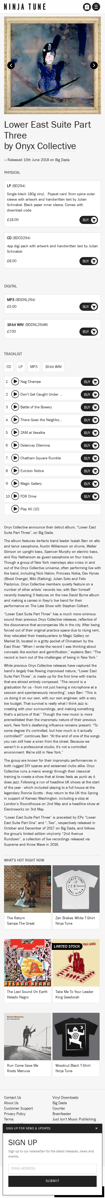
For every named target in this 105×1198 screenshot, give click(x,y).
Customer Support (18, 1108)
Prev (11, 65)
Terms (9, 1119)
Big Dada (62, 160)
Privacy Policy (15, 1114)
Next (94, 65)
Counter (58, 1108)
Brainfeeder (61, 1114)
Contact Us (12, 1098)
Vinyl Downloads (65, 1098)
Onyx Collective (45, 146)
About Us (11, 1103)
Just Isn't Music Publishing (74, 1119)
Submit (53, 1181)
